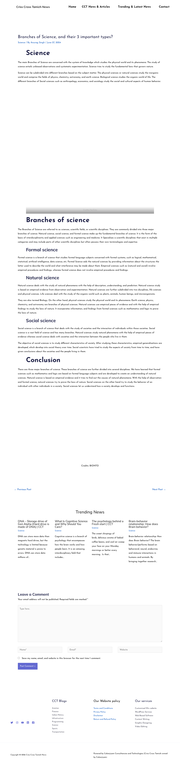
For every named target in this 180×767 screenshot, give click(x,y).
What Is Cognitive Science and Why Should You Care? (71, 524)
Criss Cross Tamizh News (33, 7)
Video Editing (141, 727)
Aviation (55, 708)
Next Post (159, 489)
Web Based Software (144, 716)
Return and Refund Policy (105, 719)
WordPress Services (143, 712)
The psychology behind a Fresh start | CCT (107, 522)
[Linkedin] (28, 722)
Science (21, 42)
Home (72, 6)
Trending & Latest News (134, 6)
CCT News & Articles (96, 6)
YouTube (93, 210)
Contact (164, 6)
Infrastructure (57, 718)
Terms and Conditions (103, 708)
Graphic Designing (143, 723)
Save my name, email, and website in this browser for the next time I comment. (61, 658)
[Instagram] (17, 722)
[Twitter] (12, 722)
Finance (55, 711)
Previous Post (22, 489)
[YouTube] (22, 722)
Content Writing (142, 719)
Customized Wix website (146, 708)
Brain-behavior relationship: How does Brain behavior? (143, 524)
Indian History (58, 715)
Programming (57, 722)
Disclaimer (98, 716)
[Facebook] (33, 722)
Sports (54, 728)
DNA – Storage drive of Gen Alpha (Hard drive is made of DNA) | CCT (33, 524)
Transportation (58, 732)
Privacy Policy (100, 712)
